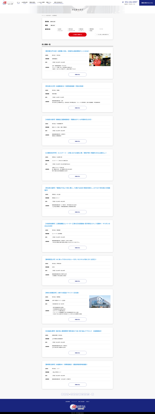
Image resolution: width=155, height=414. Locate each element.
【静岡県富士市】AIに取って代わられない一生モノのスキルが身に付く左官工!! (70, 259)
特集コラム (48, 2)
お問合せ (87, 401)
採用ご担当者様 (81, 401)
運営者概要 (68, 401)
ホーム (18, 2)
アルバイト (60, 30)
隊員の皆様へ (33, 2)
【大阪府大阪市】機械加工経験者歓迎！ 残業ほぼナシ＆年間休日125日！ (68, 119)
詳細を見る (77, 74)
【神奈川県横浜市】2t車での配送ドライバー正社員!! (62, 293)
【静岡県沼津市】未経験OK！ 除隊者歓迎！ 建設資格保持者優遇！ (66, 364)
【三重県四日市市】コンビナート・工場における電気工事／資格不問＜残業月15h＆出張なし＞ (76, 153)
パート (101, 29)
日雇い (91, 30)
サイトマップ (74, 401)
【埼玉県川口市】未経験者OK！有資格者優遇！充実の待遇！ (64, 86)
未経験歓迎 (54, 15)
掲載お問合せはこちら (147, 3)
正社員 (59, 29)
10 (88, 394)
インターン (81, 30)
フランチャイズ (72, 30)
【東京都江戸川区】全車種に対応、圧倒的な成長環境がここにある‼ (67, 51)
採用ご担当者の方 (58, 2)
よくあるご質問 (41, 2)
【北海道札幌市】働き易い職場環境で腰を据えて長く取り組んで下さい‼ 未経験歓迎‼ (73, 331)
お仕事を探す (25, 2)
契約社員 (71, 29)
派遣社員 (81, 29)
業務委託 (92, 29)
